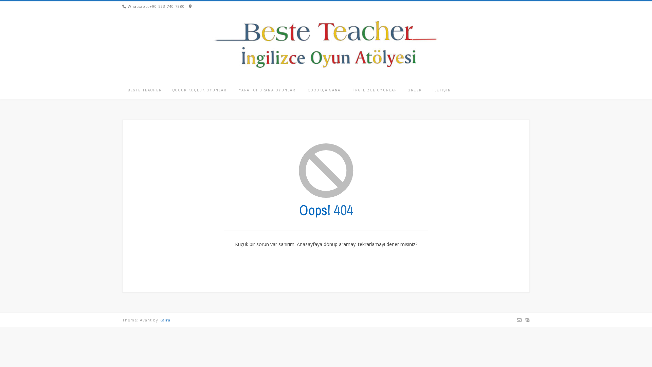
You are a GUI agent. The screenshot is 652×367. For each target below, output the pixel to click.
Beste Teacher (145, 90)
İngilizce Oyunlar (375, 90)
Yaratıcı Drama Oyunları (268, 90)
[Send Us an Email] (519, 320)
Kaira (165, 319)
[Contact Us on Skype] (527, 320)
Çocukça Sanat (325, 90)
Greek (415, 90)
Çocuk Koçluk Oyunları (200, 90)
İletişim (442, 90)
